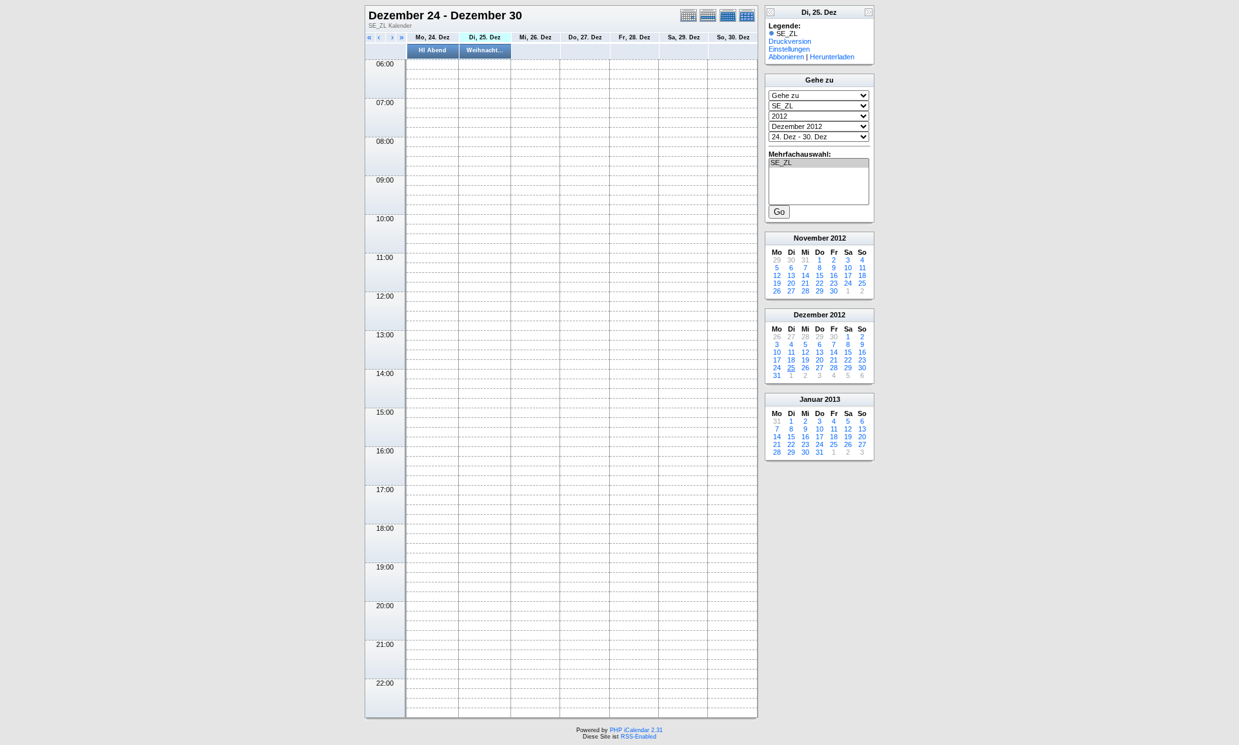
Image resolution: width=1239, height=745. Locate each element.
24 (848, 283)
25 (862, 283)
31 (777, 375)
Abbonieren (786, 57)
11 (862, 268)
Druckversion (790, 41)
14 (805, 275)
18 (862, 275)
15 (819, 275)
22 (819, 283)
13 (791, 275)
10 (848, 268)
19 (777, 283)
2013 (832, 399)
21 (805, 283)
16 (834, 275)
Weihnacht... (485, 50)
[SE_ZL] (819, 163)
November (811, 238)
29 (819, 291)
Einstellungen (789, 49)
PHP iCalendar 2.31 (636, 730)
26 (777, 291)
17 (848, 275)
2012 (838, 238)
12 (777, 275)
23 (834, 283)
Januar (811, 399)
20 (791, 283)
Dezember (811, 315)
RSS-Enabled (638, 736)
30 (834, 291)
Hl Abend (433, 50)
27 (791, 291)
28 (805, 291)
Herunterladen (832, 57)
